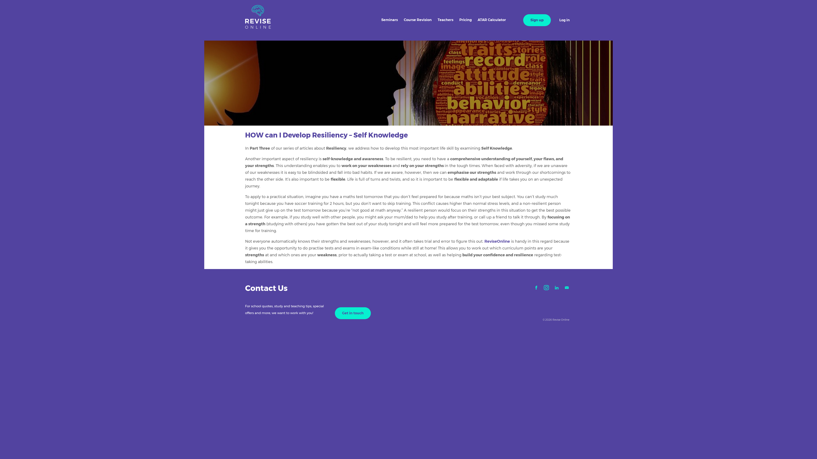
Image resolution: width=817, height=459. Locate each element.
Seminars (389, 20)
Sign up (537, 20)
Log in (564, 20)
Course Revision (418, 20)
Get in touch (353, 313)
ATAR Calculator (492, 20)
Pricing (465, 20)
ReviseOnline (497, 241)
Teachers (445, 20)
